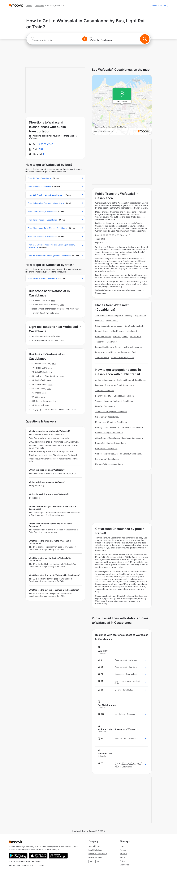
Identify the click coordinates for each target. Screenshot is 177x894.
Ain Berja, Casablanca (105, 380)
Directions (124, 865)
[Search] (144, 39)
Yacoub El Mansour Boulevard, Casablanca (114, 401)
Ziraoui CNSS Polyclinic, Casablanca (111, 412)
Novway (128, 315)
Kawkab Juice (101, 331)
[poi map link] (122, 105)
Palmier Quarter (120, 336)
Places (123, 850)
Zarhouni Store (102, 357)
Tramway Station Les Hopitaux (109, 315)
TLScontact (135, 336)
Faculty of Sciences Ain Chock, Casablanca (114, 385)
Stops (122, 857)
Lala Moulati (131, 331)
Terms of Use (14, 865)
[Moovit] (16, 5)
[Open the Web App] (58, 856)
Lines (122, 846)
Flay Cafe (99, 321)
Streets (123, 854)
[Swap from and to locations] (84, 38)
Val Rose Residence (133, 347)
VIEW (53, 300)
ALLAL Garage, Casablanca (107, 438)
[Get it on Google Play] (18, 856)
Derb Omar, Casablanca (132, 427)
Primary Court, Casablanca (107, 427)
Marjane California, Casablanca (109, 464)
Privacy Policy (27, 865)
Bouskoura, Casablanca (132, 438)
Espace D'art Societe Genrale (108, 347)
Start (33, 37)
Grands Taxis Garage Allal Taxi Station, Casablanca (118, 454)
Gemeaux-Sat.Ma (103, 336)
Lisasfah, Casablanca (105, 406)
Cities (122, 861)
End (91, 37)
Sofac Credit (111, 321)
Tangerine (99, 342)
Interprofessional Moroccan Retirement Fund (115, 352)
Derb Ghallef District (134, 326)
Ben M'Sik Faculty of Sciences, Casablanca (114, 396)
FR (91, 861)
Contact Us (39, 865)
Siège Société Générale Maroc (108, 326)
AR (98, 861)
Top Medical (140, 315)
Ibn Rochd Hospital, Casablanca (131, 380)
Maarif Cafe (112, 342)
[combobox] (55, 40)
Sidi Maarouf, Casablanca (106, 417)
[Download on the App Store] (38, 856)
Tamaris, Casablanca (104, 390)
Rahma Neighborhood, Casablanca (110, 443)
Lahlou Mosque (116, 331)
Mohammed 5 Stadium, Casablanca (111, 422)
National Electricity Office (122, 357)
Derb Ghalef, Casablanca (106, 448)
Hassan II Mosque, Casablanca (109, 433)
